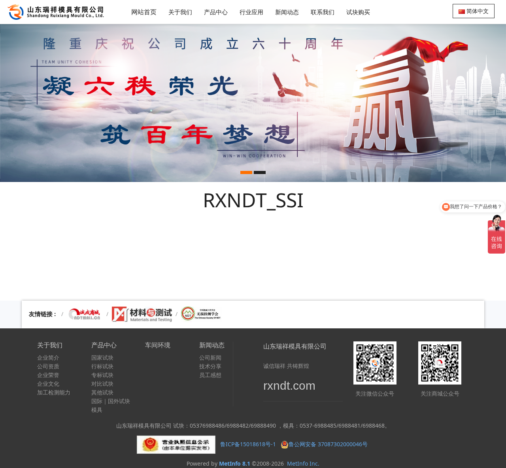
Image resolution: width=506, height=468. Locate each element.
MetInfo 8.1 (234, 463)
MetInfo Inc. (303, 463)
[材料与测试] (142, 314)
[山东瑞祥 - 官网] (58, 12)
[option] (253, 103)
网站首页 (144, 12)
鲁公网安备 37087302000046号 (329, 444)
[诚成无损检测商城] (85, 314)
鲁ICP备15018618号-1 (248, 444)
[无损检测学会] (201, 314)
